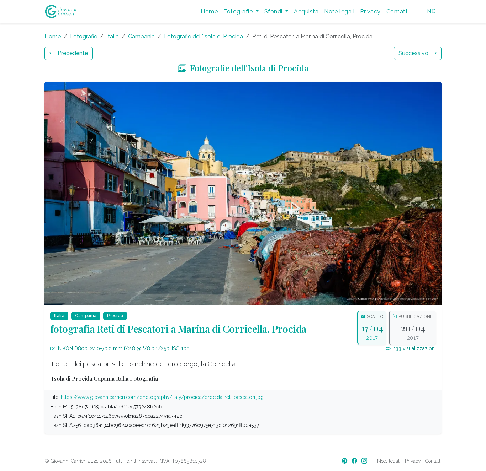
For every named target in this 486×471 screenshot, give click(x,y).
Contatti (397, 11)
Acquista (306, 11)
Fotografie (83, 36)
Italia (112, 36)
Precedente (72, 53)
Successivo (414, 53)
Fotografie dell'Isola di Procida (203, 36)
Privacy (370, 11)
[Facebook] (355, 461)
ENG (429, 11)
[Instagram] (365, 461)
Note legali (339, 11)
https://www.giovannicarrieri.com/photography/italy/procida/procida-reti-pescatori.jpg (162, 397)
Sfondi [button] (274, 11)
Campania (141, 36)
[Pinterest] (345, 461)
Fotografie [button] (238, 11)
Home (209, 11)
